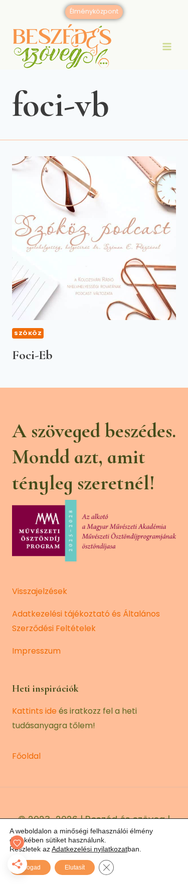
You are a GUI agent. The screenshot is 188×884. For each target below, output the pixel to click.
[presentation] (94, 238)
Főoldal (26, 756)
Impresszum (36, 651)
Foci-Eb (32, 355)
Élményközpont (94, 11)
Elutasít (75, 867)
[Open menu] (166, 46)
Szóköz (28, 333)
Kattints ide (34, 711)
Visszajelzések (39, 591)
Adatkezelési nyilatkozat (89, 849)
